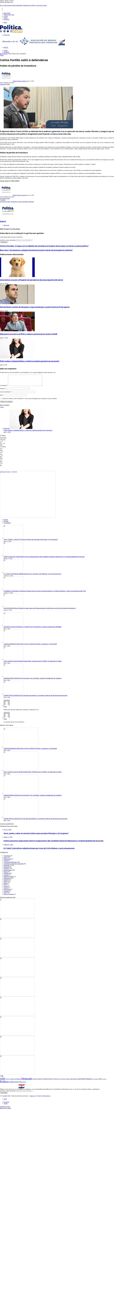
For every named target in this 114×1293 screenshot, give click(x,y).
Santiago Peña (18, 1082)
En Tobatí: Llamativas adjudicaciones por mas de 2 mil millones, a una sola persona (32, 574)
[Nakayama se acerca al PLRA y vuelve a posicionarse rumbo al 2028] (17, 330)
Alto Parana (7, 855)
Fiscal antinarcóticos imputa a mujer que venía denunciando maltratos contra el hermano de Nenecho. (40, 608)
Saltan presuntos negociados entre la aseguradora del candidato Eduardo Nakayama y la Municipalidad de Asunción (44, 557)
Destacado (6, 865)
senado (5, 886)
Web (1, 395)
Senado (24, 1082)
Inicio (6, 47)
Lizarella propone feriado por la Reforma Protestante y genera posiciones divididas (32, 627)
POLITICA (47, 1096)
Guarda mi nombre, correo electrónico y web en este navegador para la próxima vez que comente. (29, 398)
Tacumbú (6, 891)
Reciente (6, 521)
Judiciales (6, 873)
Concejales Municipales (10, 862)
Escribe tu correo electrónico (8, 240)
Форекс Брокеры (9, 894)
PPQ (5, 884)
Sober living (7, 889)
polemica (104, 1078)
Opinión (6, 879)
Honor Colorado (43, 1079)
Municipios (7, 878)
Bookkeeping (7, 859)
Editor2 (15, 81)
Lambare (6, 875)
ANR (5, 857)
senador (6, 887)
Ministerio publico (9, 876)
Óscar (5, 706)
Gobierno (6, 868)
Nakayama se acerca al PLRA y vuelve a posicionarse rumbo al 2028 (28, 334)
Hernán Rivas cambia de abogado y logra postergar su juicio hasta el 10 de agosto (35, 307)
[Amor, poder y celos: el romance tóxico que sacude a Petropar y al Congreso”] (13, 538)
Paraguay (89, 1079)
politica (6, 883)
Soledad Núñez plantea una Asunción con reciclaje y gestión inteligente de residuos (23, 5)
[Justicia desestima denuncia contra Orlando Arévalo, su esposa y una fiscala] (13, 642)
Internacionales (8, 870)
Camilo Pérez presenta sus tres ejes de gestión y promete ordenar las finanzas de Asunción (35, 695)
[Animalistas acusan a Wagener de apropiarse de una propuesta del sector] (17, 276)
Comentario (4, 385)
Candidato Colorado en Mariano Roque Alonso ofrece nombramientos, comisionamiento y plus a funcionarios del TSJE (45, 591)
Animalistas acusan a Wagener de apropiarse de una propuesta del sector (31, 280)
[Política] (11, 32)
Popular (6, 519)
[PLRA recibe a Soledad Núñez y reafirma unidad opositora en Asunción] (17, 358)
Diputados (6, 867)
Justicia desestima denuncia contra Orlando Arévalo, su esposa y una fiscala (30, 644)
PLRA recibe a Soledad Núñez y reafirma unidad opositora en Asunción (29, 361)
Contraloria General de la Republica (14, 863)
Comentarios (7, 523)
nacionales (82, 1079)
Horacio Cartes (53, 1079)
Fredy (5, 719)
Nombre (3, 388)
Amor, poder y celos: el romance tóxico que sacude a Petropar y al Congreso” (31, 539)
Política (4, 1081)
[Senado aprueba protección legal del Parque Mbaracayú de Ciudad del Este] (17, 1054)
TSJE (5, 892)
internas (6, 871)
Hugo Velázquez (62, 1079)
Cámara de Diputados (15, 1079)
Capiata (6, 860)
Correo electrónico (5, 392)
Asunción (7, 1079)
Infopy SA (33, 1096)
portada (11, 1082)
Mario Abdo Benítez (72, 1079)
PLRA (5, 53)
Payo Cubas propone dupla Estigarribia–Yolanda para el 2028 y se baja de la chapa (33, 661)
